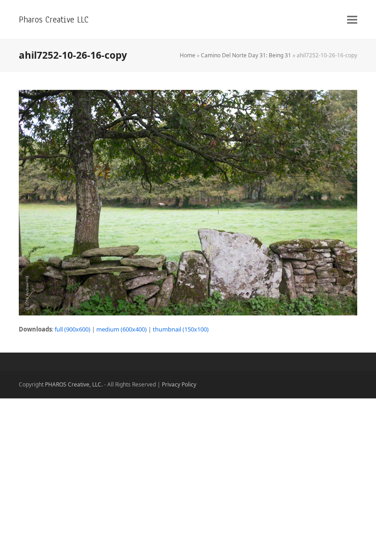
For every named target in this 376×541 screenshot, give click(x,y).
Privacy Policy (179, 384)
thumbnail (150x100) (181, 329)
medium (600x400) (121, 329)
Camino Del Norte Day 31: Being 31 (246, 55)
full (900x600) (72, 329)
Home (187, 55)
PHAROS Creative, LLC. (74, 384)
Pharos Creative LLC (53, 19)
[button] (352, 19)
